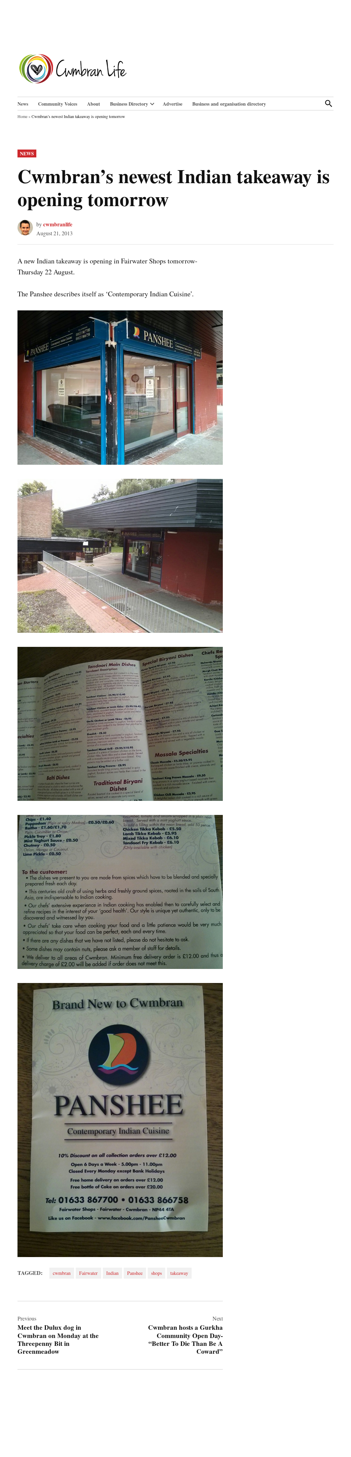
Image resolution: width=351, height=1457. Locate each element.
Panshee (135, 1273)
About (93, 103)
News (22, 103)
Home (22, 116)
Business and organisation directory (229, 103)
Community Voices (57, 103)
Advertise (172, 103)
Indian (112, 1273)
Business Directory (129, 103)
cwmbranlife (57, 224)
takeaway (179, 1273)
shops (156, 1273)
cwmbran (62, 1273)
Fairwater (88, 1273)
